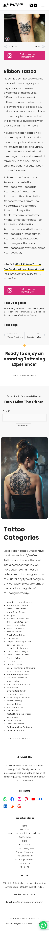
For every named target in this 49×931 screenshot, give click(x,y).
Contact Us (24, 863)
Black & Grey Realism (13, 308)
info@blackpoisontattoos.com (28, 902)
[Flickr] (40, 799)
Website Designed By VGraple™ (19, 923)
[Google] (19, 806)
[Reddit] (12, 806)
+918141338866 (29, 894)
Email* (6, 411)
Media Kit (24, 867)
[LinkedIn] (5, 806)
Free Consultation (24, 855)
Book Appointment (24, 859)
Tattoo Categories (24, 848)
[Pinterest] (26, 799)
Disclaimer (38, 923)
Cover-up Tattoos (31, 308)
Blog (24, 840)
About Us (24, 829)
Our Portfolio (24, 837)
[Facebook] (12, 799)
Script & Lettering (11, 315)
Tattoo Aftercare (24, 852)
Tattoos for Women (28, 315)
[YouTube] (33, 799)
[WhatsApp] (31, 5)
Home (24, 825)
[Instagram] (35, 5)
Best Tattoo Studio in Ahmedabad (24, 833)
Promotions (24, 844)
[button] (43, 925)
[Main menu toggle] (42, 5)
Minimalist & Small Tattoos (33, 312)
